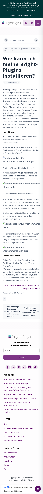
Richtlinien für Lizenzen (13, 436)
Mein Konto (8, 461)
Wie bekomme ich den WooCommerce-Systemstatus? (29, 311)
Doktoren (13, 49)
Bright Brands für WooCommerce (17, 394)
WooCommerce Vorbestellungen (17, 379)
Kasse (5, 469)
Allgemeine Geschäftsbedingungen (18, 428)
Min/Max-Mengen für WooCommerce (19, 398)
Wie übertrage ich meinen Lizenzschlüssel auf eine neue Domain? (13, 311)
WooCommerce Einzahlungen (16, 383)
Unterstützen (9, 457)
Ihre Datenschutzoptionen (20, 487)
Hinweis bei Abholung (12, 491)
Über (5, 424)
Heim (6, 49)
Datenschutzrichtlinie (12, 440)
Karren (6, 465)
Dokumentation (10, 452)
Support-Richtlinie (11, 432)
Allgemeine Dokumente (27, 49)
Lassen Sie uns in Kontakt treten (21, 15)
